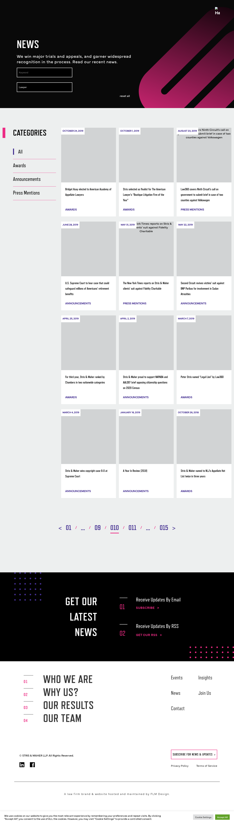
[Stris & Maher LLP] (26, 10)
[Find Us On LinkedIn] (21, 765)
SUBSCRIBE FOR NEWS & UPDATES (193, 754)
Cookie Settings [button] (203, 817)
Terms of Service (206, 765)
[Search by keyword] (47, 71)
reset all (125, 96)
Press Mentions (26, 193)
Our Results (68, 705)
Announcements (27, 179)
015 (164, 527)
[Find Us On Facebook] (32, 765)
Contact (178, 708)
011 (132, 527)
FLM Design (160, 794)
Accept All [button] (222, 817)
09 (98, 527)
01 (68, 527)
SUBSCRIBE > (147, 607)
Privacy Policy (179, 765)
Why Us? (61, 692)
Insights (205, 677)
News (175, 693)
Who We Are (68, 679)
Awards (19, 165)
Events (177, 677)
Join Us (204, 693)
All (20, 152)
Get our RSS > (149, 635)
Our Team (62, 718)
